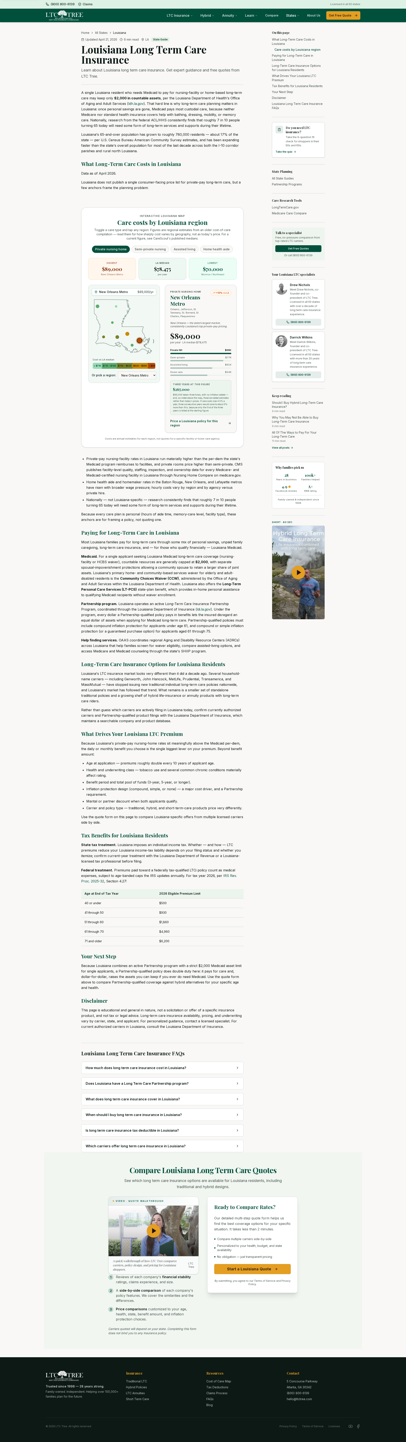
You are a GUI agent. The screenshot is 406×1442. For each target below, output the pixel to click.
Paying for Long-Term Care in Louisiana (130, 532)
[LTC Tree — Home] (64, 15)
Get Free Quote (340, 15)
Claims (88, 4)
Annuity (228, 15)
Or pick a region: (104, 375)
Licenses (334, 1426)
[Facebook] (358, 1426)
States (291, 15)
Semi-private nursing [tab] (150, 249)
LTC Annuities (135, 1393)
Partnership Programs (287, 184)
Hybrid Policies (136, 1387)
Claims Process (217, 1393)
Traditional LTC (136, 1381)
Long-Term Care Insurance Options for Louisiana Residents (153, 664)
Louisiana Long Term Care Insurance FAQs (297, 106)
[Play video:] (298, 572)
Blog (209, 1405)
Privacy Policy (288, 1426)
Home (85, 32)
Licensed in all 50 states (345, 4)
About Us (313, 15)
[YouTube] (350, 1426)
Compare (271, 15)
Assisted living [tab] (184, 249)
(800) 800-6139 (301, 322)
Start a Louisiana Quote (249, 1269)
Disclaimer (94, 1000)
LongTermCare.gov (285, 207)
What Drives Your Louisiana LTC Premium (132, 733)
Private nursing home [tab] (111, 249)
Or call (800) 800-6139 (298, 255)
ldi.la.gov (204, 609)
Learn (249, 15)
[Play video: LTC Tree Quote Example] (153, 1231)
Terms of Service (313, 1426)
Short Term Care (137, 1399)
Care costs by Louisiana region (297, 49)
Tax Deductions (217, 1387)
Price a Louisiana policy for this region (194, 423)
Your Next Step (98, 956)
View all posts (280, 447)
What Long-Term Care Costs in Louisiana (131, 163)
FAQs (210, 1399)
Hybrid (205, 15)
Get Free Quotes (298, 248)
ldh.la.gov (136, 103)
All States (101, 32)
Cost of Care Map (218, 1381)
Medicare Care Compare (289, 213)
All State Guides (283, 178)
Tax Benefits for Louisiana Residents (124, 835)
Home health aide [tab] (216, 249)
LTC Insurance (178, 15)
